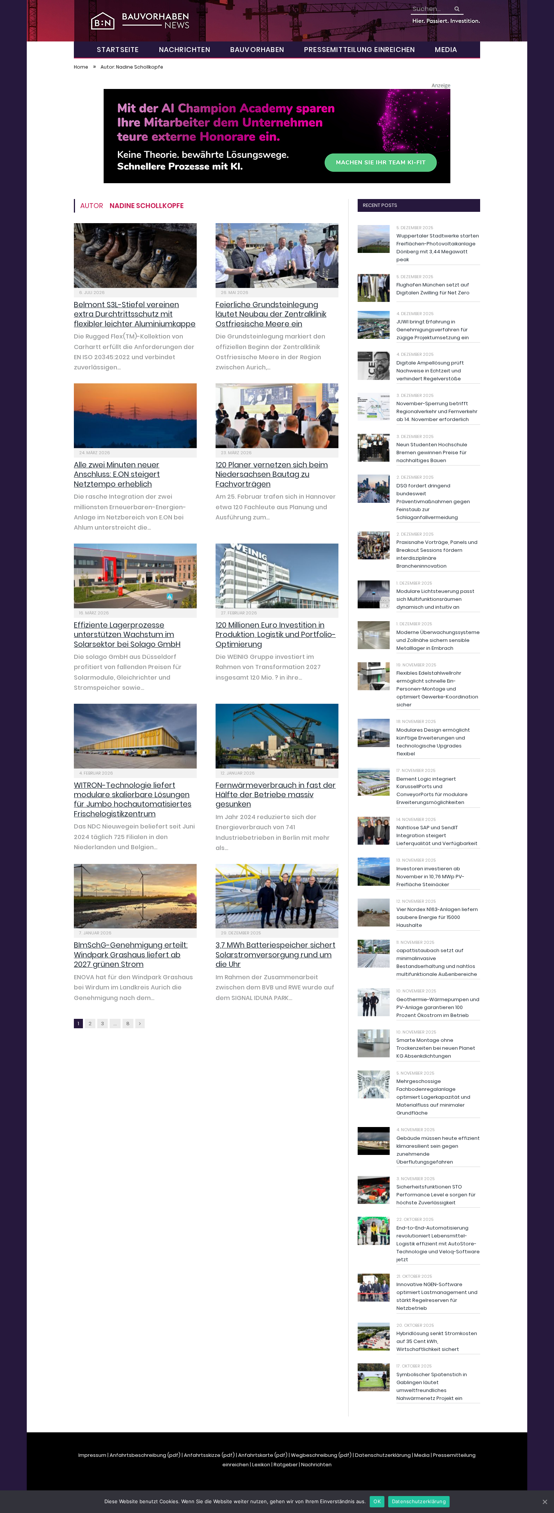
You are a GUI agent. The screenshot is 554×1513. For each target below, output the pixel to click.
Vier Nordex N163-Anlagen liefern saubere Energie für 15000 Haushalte (437, 917)
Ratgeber (286, 1464)
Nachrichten (184, 49)
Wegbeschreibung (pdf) (321, 1455)
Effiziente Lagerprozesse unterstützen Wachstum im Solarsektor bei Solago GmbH (127, 634)
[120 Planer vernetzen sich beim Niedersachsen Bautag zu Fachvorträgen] (277, 415)
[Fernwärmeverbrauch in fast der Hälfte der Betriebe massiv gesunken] (277, 736)
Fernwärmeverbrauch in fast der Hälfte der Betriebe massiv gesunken (276, 795)
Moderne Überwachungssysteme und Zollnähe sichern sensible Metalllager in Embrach (438, 640)
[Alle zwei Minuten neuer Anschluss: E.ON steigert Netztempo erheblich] (135, 415)
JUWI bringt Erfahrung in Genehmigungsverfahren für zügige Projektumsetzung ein (432, 329)
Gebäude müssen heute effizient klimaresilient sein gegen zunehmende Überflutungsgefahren (438, 1150)
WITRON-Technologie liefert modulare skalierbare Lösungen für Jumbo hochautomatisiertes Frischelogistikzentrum (132, 799)
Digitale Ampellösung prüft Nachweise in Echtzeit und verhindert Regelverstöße (430, 370)
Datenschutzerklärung (383, 1455)
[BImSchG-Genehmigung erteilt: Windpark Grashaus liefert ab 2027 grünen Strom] (135, 896)
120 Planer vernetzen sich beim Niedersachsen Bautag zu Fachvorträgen (272, 474)
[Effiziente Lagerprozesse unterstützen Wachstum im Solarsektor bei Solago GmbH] (135, 576)
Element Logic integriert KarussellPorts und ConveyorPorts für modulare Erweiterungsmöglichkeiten (432, 790)
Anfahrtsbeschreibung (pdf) (145, 1455)
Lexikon (261, 1464)
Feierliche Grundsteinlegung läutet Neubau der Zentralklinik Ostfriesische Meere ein (271, 314)
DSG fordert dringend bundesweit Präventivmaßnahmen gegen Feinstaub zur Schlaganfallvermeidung (433, 501)
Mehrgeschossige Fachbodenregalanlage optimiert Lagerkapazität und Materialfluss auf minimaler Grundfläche (433, 1097)
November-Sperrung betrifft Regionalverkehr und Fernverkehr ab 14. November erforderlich (436, 411)
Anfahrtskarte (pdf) (263, 1455)
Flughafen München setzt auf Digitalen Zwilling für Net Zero (433, 288)
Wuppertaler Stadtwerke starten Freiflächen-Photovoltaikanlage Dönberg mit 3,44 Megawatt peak (437, 247)
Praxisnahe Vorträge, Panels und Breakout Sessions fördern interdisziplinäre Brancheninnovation (436, 554)
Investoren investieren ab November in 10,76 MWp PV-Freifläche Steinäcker (430, 876)
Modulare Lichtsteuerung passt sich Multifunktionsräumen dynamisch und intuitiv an (435, 599)
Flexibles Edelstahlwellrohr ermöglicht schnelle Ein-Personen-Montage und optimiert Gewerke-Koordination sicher (437, 688)
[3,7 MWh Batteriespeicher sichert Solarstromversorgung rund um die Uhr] (277, 896)
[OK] (544, 1501)
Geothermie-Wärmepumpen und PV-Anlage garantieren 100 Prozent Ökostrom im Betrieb (437, 1007)
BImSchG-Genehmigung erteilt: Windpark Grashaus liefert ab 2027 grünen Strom (131, 954)
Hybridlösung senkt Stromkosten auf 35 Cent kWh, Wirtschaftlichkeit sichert (436, 1341)
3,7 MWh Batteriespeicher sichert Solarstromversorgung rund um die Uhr (275, 954)
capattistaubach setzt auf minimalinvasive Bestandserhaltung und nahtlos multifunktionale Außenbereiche (436, 962)
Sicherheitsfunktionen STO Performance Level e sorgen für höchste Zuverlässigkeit (436, 1194)
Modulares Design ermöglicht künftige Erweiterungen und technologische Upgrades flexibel (433, 741)
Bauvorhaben (257, 49)
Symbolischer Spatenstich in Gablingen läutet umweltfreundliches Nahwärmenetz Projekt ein (431, 1386)
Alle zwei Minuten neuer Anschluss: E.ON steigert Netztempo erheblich (117, 474)
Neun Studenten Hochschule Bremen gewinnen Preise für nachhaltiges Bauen (431, 452)
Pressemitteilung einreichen (359, 49)
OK (377, 1501)
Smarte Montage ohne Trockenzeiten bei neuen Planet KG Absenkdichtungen (435, 1048)
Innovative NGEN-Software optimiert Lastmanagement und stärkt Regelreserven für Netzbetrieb (436, 1296)
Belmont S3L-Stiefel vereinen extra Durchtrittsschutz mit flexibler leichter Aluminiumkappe (135, 314)
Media (446, 49)
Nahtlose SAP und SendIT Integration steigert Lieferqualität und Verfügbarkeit (436, 835)
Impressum (92, 1455)
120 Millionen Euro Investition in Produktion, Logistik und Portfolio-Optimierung (276, 634)
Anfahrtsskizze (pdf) (209, 1455)
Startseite (118, 49)
